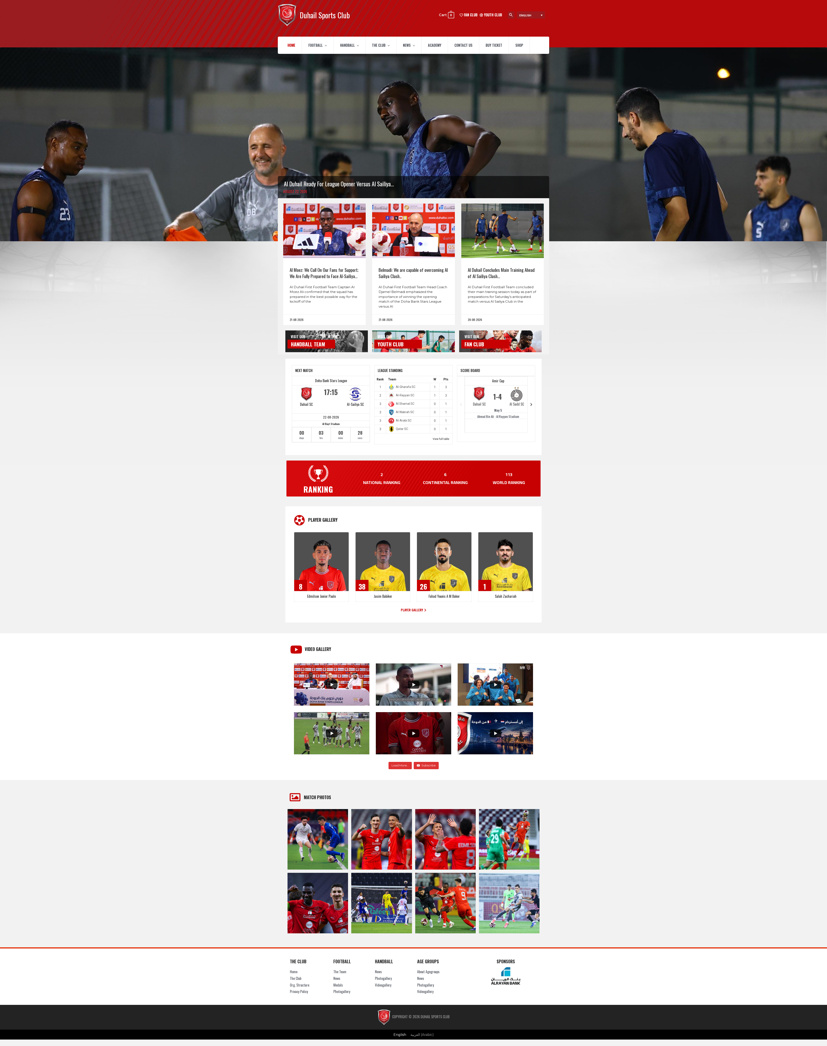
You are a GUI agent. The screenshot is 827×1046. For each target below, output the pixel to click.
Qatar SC (402, 429)
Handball (347, 45)
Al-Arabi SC (404, 420)
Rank (380, 379)
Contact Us (463, 45)
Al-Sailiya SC (355, 404)
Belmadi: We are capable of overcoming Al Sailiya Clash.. (413, 272)
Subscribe (428, 765)
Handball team (308, 344)
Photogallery (341, 991)
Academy (434, 45)
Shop (519, 45)
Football (315, 45)
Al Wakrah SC (405, 412)
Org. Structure (299, 985)
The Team (339, 971)
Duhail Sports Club (325, 14)
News (407, 45)
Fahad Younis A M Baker (444, 596)
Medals (338, 985)
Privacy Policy (299, 991)
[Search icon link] (511, 15)
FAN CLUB (470, 14)
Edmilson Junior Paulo (321, 596)
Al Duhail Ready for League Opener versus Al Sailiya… (339, 183)
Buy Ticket (494, 45)
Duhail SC (306, 404)
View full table (441, 439)
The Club (379, 45)
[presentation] (325, 45)
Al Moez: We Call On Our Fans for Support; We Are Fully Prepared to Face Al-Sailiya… (324, 272)
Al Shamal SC (405, 403)
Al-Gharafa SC (405, 387)
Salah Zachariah (505, 596)
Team (392, 379)
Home (291, 45)
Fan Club (474, 344)
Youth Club (492, 14)
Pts (445, 379)
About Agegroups (428, 971)
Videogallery (383, 985)
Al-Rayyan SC (405, 395)
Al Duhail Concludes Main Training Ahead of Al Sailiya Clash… (501, 272)
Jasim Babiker (383, 596)
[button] (413, 610)
